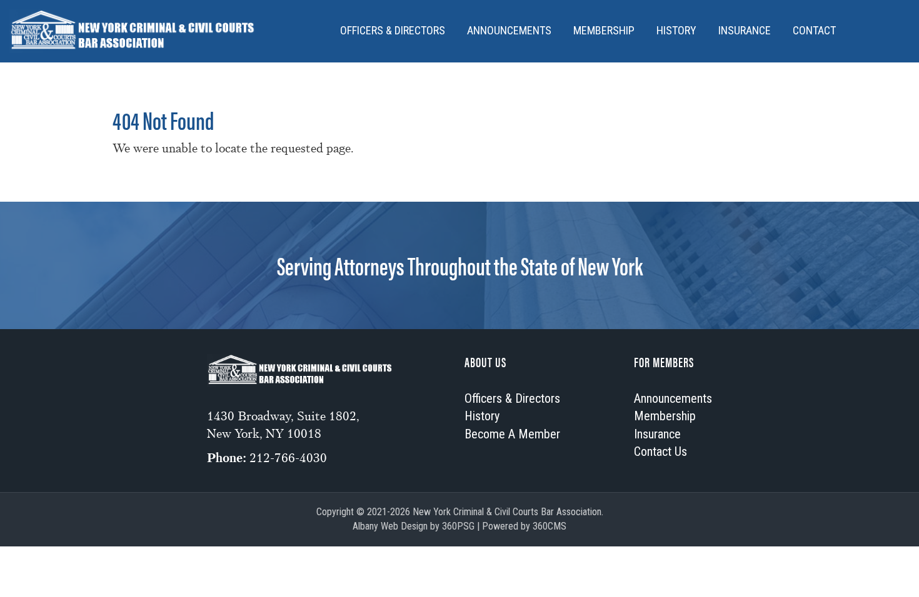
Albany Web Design (390, 526)
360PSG (458, 526)
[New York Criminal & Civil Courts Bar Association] (133, 31)
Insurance (744, 30)
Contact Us (660, 451)
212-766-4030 (288, 458)
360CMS (549, 526)
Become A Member (512, 434)
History (676, 30)
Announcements (509, 30)
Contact (814, 30)
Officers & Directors (392, 30)
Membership (604, 30)
